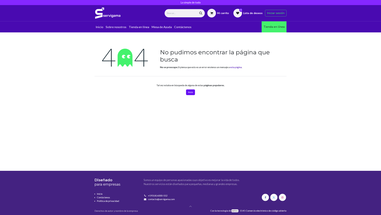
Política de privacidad (108, 200)
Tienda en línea (274, 27)
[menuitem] (99, 26)
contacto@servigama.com (161, 199)
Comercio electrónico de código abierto (266, 210)
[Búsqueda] (201, 13)
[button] (190, 206)
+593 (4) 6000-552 (157, 195)
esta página (236, 67)
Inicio (190, 92)
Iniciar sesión (276, 13)
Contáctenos (103, 197)
